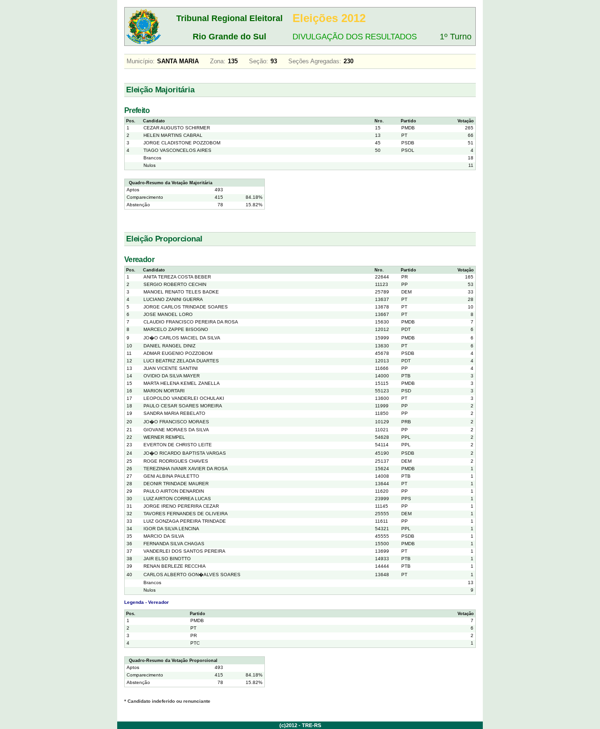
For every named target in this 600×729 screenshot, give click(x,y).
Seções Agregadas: (314, 61)
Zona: (217, 61)
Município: (141, 61)
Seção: (258, 61)
